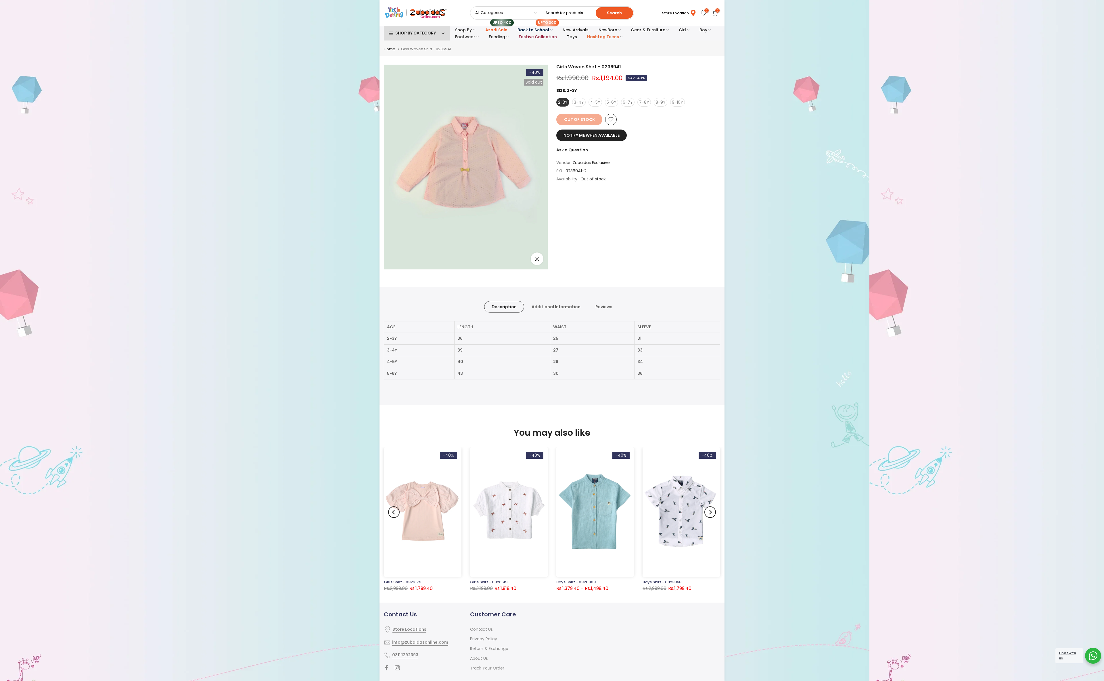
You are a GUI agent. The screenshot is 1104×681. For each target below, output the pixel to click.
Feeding (497, 37)
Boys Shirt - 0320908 (576, 582)
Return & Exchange (489, 648)
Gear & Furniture (648, 30)
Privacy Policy (483, 639)
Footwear (465, 37)
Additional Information (556, 306)
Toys (572, 37)
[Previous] (394, 512)
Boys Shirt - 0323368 (662, 582)
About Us (479, 658)
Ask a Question (572, 150)
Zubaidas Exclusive (591, 162)
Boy (703, 30)
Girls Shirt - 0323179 (402, 582)
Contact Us (481, 629)
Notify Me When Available (592, 135)
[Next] (710, 512)
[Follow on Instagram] (397, 667)
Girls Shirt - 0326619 (488, 582)
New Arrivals (576, 30)
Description (504, 306)
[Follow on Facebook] (386, 667)
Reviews (603, 306)
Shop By (463, 30)
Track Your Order (487, 668)
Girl (682, 30)
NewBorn (608, 30)
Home (389, 49)
